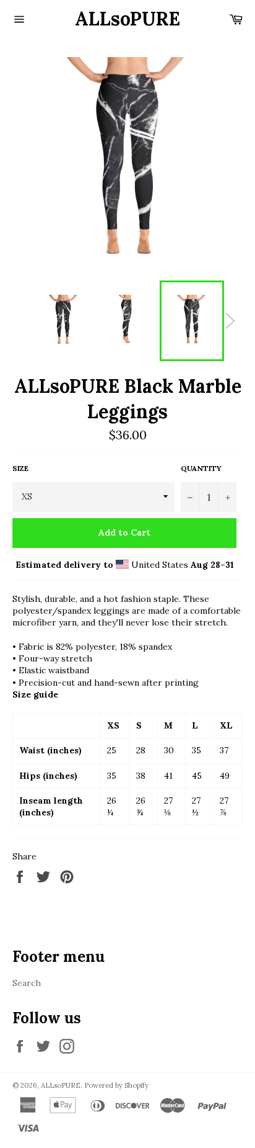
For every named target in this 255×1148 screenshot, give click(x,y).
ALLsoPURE (127, 18)
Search (26, 983)
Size (20, 468)
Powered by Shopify (116, 1085)
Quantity (201, 468)
